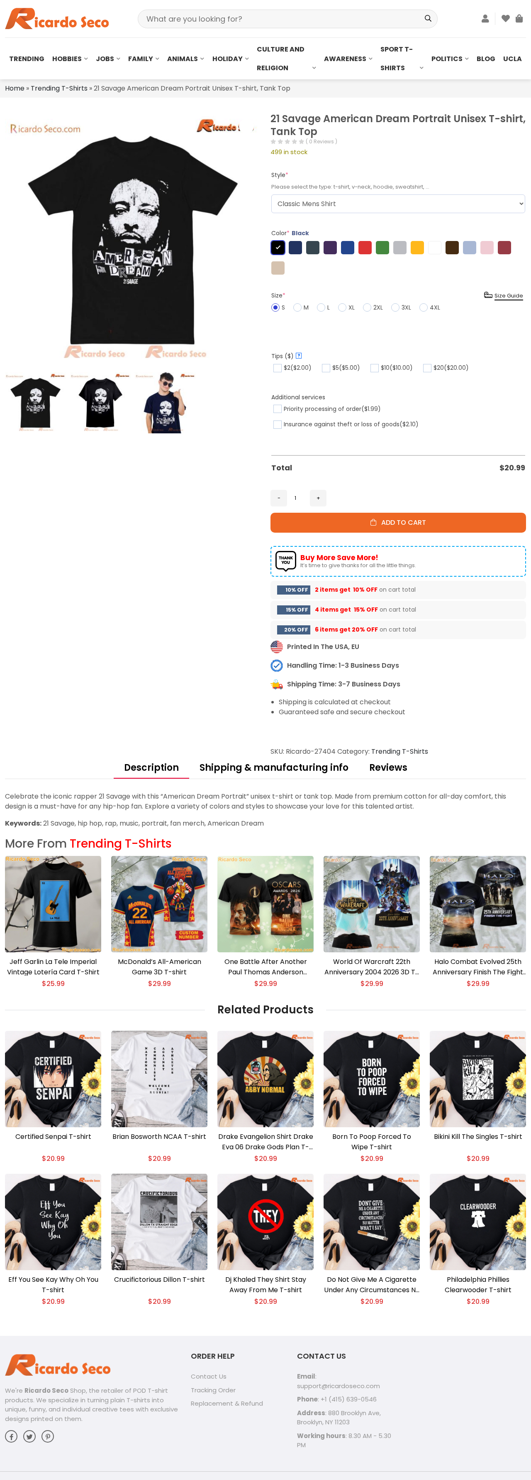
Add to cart (401, 522)
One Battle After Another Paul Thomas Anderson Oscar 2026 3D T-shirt (265, 967)
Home (14, 88)
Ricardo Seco (46, 1390)
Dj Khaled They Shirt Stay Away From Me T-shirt (265, 1285)
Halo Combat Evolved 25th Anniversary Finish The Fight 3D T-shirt (478, 967)
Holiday (227, 59)
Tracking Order (213, 1390)
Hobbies (67, 59)
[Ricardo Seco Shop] (57, 18)
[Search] (428, 19)
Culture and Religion (280, 58)
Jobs (105, 59)
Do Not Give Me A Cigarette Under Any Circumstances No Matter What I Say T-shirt (372, 1285)
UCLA (512, 59)
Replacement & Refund (227, 1403)
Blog (486, 59)
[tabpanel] (265, 810)
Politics (447, 59)
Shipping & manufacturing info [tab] (274, 767)
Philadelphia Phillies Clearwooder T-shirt (478, 1285)
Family (140, 59)
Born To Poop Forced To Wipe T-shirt (371, 1142)
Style (279, 175)
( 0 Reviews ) (321, 141)
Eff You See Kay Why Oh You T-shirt (53, 1285)
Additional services (298, 397)
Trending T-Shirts (59, 88)
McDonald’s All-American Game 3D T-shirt (159, 967)
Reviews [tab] (388, 767)
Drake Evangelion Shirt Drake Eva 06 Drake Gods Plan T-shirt (265, 1142)
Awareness (345, 59)
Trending (26, 59)
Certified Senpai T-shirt (53, 1136)
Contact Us (209, 1376)
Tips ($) (285, 356)
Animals (182, 59)
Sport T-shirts (396, 58)
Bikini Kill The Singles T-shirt (478, 1136)
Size (278, 295)
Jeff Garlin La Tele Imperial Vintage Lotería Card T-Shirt (53, 967)
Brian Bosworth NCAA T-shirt (159, 1136)
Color (290, 233)
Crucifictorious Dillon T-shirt (159, 1279)
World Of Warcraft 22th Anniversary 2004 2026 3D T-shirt (371, 967)
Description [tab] (151, 767)
